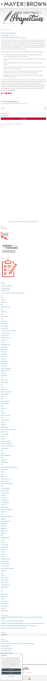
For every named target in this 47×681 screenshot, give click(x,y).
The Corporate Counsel (6, 650)
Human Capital (4, 431)
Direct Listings (4, 365)
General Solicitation (5, 420)
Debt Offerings (4, 354)
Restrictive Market (5, 544)
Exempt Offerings (4, 394)
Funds (2, 417)
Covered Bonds (4, 340)
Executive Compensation (6, 391)
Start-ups (3, 575)
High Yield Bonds (4, 427)
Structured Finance (5, 582)
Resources (3, 542)
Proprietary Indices (5, 502)
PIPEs (2, 486)
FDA (2, 398)
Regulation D (3, 526)
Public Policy (3, 511)
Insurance (3, 436)
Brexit (2, 309)
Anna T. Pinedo (5, 35)
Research (3, 540)
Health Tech (3, 422)
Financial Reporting (5, 401)
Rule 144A (3, 551)
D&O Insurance (4, 351)
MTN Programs (4, 469)
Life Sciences (3, 460)
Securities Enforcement (6, 559)
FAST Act (3, 396)
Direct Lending (4, 363)
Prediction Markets (5, 490)
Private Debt (3, 495)
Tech (2, 591)
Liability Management (5, 455)
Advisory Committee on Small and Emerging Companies (13, 293)
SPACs (2, 573)
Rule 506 (3, 554)
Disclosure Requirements (6, 368)
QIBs (2, 514)
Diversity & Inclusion (5, 370)
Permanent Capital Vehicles (6, 483)
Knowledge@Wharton (5, 645)
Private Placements (5, 500)
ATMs (2, 297)
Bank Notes (3, 300)
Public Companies (4, 507)
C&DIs (2, 314)
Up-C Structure (4, 601)
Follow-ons (3, 413)
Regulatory (3, 533)
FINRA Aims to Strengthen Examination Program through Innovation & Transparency (19, 625)
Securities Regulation (5, 563)
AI (1, 295)
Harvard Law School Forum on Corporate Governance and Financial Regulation (17, 643)
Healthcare (3, 424)
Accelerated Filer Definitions (7, 285)
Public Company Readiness (6, 509)
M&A (2, 464)
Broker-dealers (4, 311)
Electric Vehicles (4, 380)
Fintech (2, 410)
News (2, 474)
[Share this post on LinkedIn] (10, 93)
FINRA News (3, 408)
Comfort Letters (4, 323)
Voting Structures (4, 610)
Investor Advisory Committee (7, 446)
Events (2, 387)
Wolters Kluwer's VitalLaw (6, 653)
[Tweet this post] (6, 93)
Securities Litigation (5, 561)
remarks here (12, 90)
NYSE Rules (3, 476)
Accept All (11, 669)
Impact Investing (4, 434)
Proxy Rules (3, 504)
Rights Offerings (4, 547)
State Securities (4, 577)
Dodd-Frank (3, 373)
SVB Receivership (4, 587)
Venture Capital (4, 603)
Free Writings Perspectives (10, 102)
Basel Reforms (4, 302)
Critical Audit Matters (17, 37)
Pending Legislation (5, 481)
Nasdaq (2, 471)
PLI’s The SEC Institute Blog (6, 648)
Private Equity (4, 497)
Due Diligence (4, 375)
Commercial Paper (5, 325)
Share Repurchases (5, 566)
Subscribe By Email (6, 113)
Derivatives (3, 358)
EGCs (2, 377)
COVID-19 (3, 342)
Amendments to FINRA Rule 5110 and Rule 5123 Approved (13, 628)
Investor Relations (5, 448)
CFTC (2, 318)
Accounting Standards (9, 37)
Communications (4, 328)
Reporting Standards (5, 537)
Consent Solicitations (5, 333)
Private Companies (5, 493)
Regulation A (3, 518)
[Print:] (2, 93)
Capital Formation (5, 316)
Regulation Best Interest (6, 521)
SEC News (23, 37)
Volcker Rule (3, 608)
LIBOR (2, 457)
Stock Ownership (4, 580)
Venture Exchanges (5, 606)
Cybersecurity (4, 349)
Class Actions (3, 321)
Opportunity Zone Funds (6, 478)
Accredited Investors (5, 290)
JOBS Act (3, 453)
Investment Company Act (6, 443)
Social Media (3, 570)
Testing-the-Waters (5, 594)
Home (2, 29)
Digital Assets (4, 361)
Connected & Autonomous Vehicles (8, 330)
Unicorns (3, 599)
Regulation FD (4, 528)
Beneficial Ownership (5, 307)
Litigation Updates (5, 462)
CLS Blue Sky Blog (4, 641)
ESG (2, 384)
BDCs (2, 304)
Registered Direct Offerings (6, 516)
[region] (11, 667)
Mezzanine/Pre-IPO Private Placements (9, 467)
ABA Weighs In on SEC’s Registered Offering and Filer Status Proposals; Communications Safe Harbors (22, 623)
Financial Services (4, 403)
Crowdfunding (4, 347)
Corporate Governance (6, 337)
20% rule (3, 283)
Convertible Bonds (5, 335)
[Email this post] (4, 93)
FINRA (2, 405)
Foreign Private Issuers (6, 415)
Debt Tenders (3, 356)
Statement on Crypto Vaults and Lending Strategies (12, 620)
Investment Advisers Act (6, 441)
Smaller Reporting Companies (7, 568)
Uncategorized (4, 596)
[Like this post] (8, 93)
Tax (1, 589)
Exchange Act (3, 389)
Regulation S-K (4, 530)
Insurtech (3, 438)
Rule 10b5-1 (3, 549)
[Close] (21, 655)
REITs (2, 535)
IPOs (2, 450)
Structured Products (5, 584)
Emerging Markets (5, 382)
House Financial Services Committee (8, 429)
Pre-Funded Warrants (5, 488)
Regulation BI (3, 523)
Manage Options (11, 676)
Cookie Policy (8, 667)
